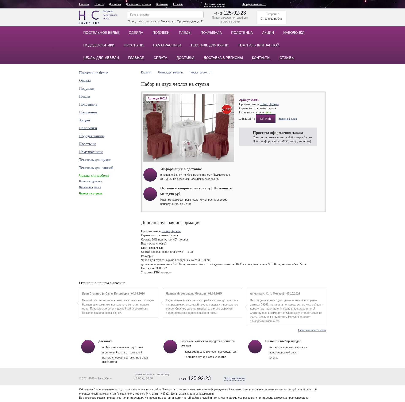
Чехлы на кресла (90, 187)
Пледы (185, 32)
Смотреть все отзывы (312, 330)
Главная (84, 4)
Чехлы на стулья (200, 72)
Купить (265, 118)
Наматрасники (167, 45)
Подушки (161, 32)
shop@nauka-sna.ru (254, 4)
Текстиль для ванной (258, 45)
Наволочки (293, 32)
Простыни (134, 45)
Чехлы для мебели (101, 58)
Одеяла (136, 32)
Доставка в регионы (138, 4)
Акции (268, 32)
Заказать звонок (214, 4)
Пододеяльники (99, 45)
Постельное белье (101, 32)
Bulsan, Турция (269, 104)
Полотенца (242, 32)
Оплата (99, 4)
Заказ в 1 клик (287, 118)
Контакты (162, 4)
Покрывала (211, 32)
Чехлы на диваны (90, 181)
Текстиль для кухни (209, 45)
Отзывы (178, 4)
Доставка (115, 4)
